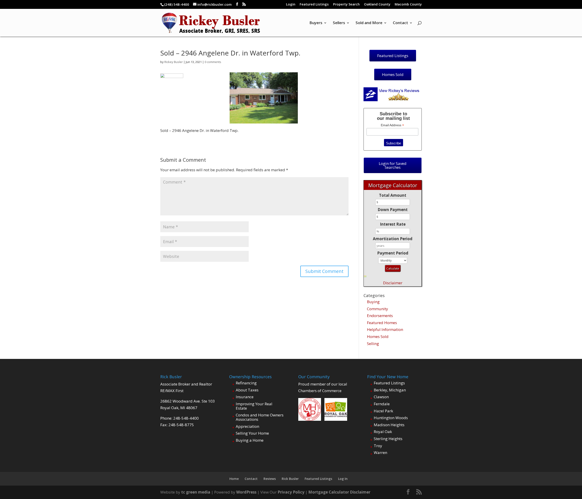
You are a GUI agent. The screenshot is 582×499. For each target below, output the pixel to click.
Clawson (381, 396)
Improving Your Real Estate (254, 406)
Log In (343, 478)
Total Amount (392, 195)
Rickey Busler (173, 62)
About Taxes (247, 390)
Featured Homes (382, 322)
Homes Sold (378, 336)
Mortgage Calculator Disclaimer (339, 492)
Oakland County (377, 4)
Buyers (315, 23)
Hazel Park (383, 410)
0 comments (213, 62)
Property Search (346, 4)
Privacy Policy (291, 492)
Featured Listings (314, 4)
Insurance (244, 396)
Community (377, 308)
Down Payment (393, 209)
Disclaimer (392, 282)
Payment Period (392, 253)
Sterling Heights (388, 438)
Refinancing (246, 383)
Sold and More (369, 23)
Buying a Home (249, 440)
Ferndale (382, 403)
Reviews (269, 478)
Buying (373, 301)
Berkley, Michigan (390, 390)
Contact (400, 23)
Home (234, 478)
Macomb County (408, 4)
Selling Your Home (252, 433)
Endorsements (380, 315)
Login (290, 4)
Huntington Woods (391, 417)
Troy (378, 445)
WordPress (246, 492)
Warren (380, 452)
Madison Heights (389, 424)
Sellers (339, 23)
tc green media (195, 492)
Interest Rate (393, 224)
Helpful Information (385, 329)
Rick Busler (290, 478)
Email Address (392, 125)
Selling (373, 343)
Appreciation (247, 426)
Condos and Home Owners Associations (259, 417)
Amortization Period (392, 238)
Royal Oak (383, 431)
